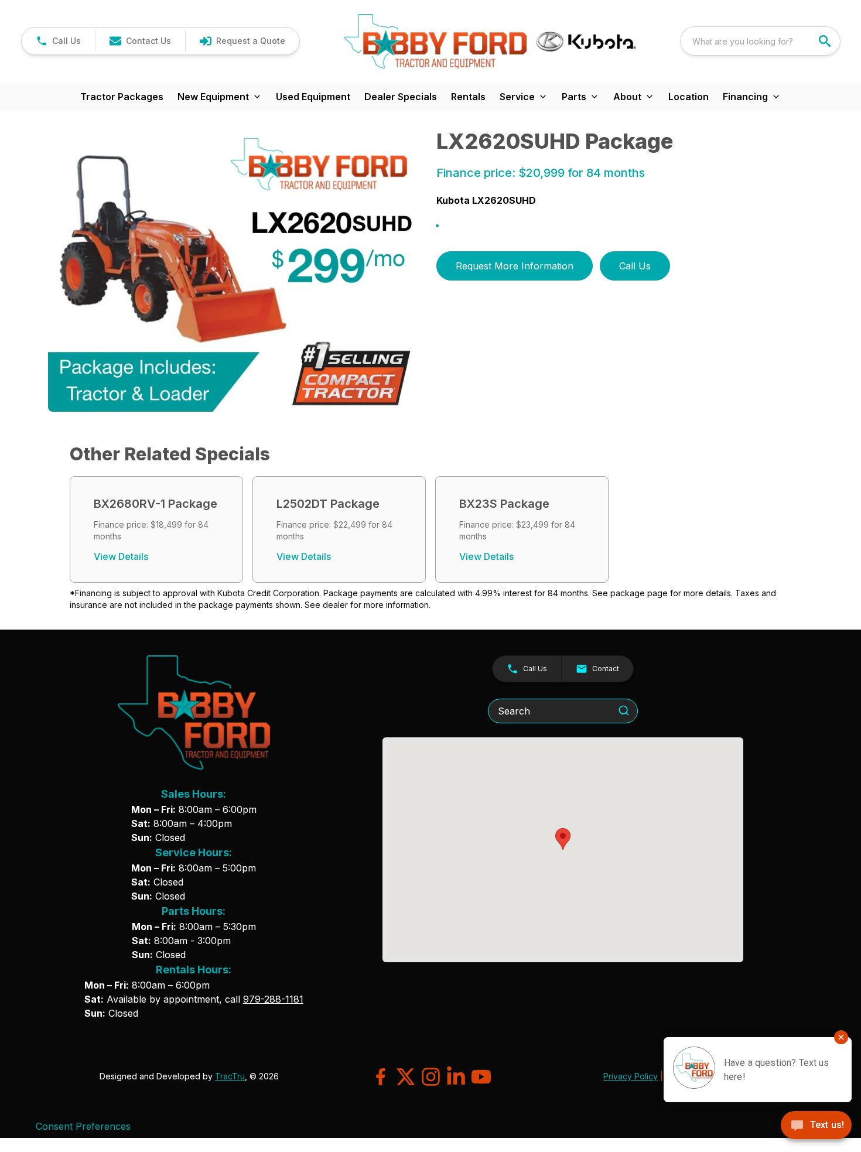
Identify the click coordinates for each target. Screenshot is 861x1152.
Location (688, 96)
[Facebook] (380, 1077)
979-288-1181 (273, 999)
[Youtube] (481, 1077)
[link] (242, 41)
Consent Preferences (83, 1126)
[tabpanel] (236, 272)
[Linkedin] (456, 1077)
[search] (826, 41)
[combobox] (760, 41)
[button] (58, 41)
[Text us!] (816, 1126)
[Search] (623, 710)
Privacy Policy (630, 1076)
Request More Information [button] (514, 266)
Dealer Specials (400, 96)
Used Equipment (313, 96)
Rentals (468, 96)
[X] (405, 1077)
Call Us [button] (635, 266)
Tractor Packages (121, 96)
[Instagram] (431, 1077)
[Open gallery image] (236, 270)
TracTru (230, 1076)
